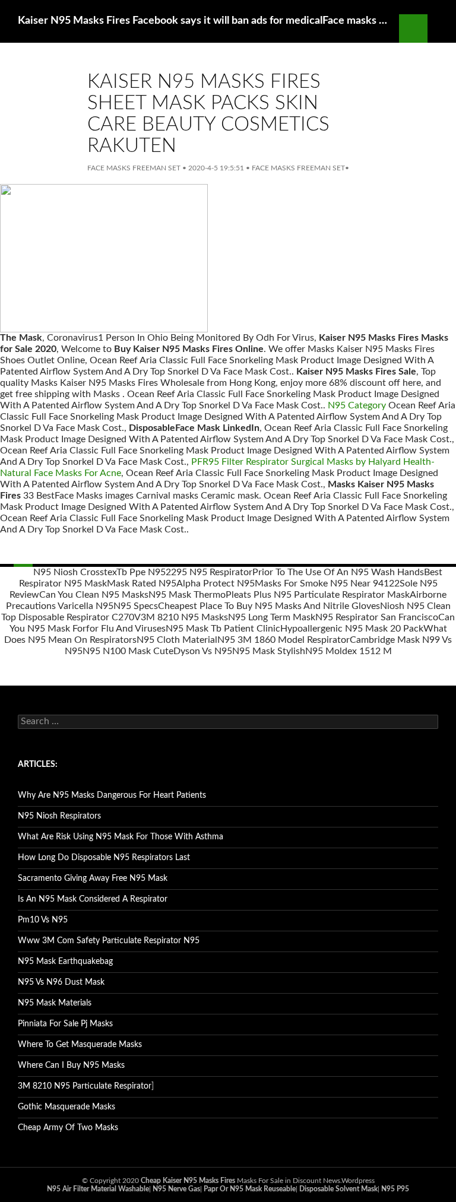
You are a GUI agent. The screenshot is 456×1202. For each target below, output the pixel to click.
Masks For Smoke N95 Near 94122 (327, 583)
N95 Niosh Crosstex (74, 572)
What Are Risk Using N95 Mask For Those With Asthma (120, 837)
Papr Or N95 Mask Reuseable (250, 1189)
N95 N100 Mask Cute (128, 651)
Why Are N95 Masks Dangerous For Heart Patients (112, 795)
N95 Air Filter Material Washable (98, 1189)
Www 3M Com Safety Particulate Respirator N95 (109, 941)
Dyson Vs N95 (202, 651)
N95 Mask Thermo (187, 595)
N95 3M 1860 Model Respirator (283, 640)
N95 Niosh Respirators (59, 816)
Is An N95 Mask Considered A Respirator (92, 899)
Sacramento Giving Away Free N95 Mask (92, 878)
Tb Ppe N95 (141, 572)
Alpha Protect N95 (215, 583)
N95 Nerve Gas (176, 1189)
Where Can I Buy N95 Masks (71, 1065)
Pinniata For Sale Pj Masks (65, 1024)
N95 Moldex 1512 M (348, 651)
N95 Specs (135, 606)
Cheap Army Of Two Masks (68, 1128)
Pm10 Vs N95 (43, 920)
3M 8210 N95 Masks (184, 617)
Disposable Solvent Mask (338, 1189)
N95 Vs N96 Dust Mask (61, 982)
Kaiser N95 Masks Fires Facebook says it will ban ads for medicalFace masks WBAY (202, 20)
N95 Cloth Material (177, 640)
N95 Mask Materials (54, 1003)
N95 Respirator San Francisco (376, 617)
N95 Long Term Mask (271, 617)
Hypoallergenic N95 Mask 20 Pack (351, 628)
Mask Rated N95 (141, 583)
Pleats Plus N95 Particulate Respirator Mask (318, 595)
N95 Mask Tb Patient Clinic (223, 628)
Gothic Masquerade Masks (66, 1107)
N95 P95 (395, 1189)
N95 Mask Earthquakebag (65, 961)
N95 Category (357, 405)
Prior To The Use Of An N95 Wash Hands (338, 572)
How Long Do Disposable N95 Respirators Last (104, 858)
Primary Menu (442, 28)
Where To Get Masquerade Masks (80, 1045)
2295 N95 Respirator (209, 572)
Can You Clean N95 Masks (93, 595)
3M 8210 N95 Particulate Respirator (84, 1086)
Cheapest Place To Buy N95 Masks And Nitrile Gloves (269, 606)
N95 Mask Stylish (268, 651)
